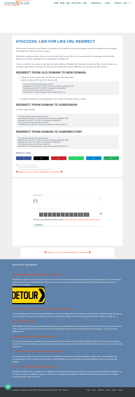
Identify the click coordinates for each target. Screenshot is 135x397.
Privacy (120, 390)
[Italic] (45, 215)
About (107, 3)
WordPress (96, 3)
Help (125, 3)
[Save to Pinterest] (58, 158)
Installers (76, 3)
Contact (118, 3)
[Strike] (54, 215)
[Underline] (50, 215)
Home (56, 3)
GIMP (68, 3)
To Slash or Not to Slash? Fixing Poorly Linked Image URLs (37, 351)
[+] (86, 215)
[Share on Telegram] (93, 158)
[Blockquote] (67, 215)
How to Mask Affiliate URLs (23, 321)
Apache (21, 165)
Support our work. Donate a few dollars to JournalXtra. (39, 172)
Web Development (30, 165)
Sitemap (65, 390)
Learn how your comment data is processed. (82, 220)
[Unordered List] (63, 215)
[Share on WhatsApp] (76, 158)
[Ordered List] (58, 215)
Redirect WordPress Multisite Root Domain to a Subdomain (37, 274)
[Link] (76, 215)
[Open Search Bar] (129, 3)
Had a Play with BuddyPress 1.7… (29, 167)
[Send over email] (111, 158)
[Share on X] (41, 158)
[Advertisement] (67, 20)
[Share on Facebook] (24, 158)
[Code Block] (71, 215)
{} (80, 215)
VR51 (60, 390)
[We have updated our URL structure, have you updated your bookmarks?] (28, 304)
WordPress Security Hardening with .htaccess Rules (34, 336)
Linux (85, 3)
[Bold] (41, 215)
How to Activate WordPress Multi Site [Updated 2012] (34, 367)
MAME (62, 3)
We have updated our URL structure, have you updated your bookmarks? (43, 309)
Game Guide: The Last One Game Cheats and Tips (35, 169)
